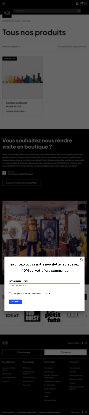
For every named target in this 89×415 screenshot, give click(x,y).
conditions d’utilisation (31, 294)
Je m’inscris (15, 302)
